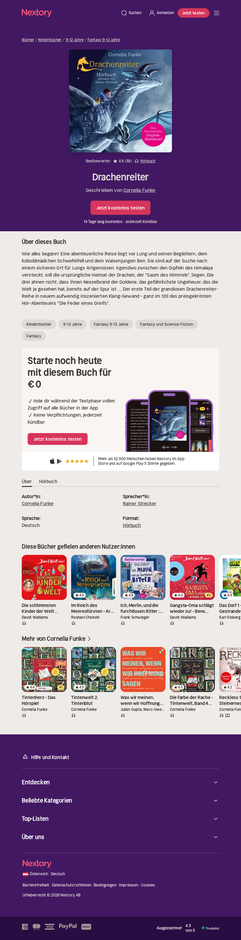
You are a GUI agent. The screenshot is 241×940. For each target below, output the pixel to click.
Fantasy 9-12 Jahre (104, 40)
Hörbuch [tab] (48, 481)
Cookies (148, 885)
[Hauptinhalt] (217, 13)
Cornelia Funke (139, 190)
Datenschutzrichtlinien (71, 885)
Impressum (128, 885)
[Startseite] (69, 12)
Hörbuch (132, 525)
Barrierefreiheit (36, 885)
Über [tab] (27, 481)
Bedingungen (105, 885)
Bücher (28, 40)
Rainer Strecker (139, 503)
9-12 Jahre (74, 40)
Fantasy (33, 336)
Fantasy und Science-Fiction (166, 324)
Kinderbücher (50, 40)
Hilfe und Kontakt (50, 757)
